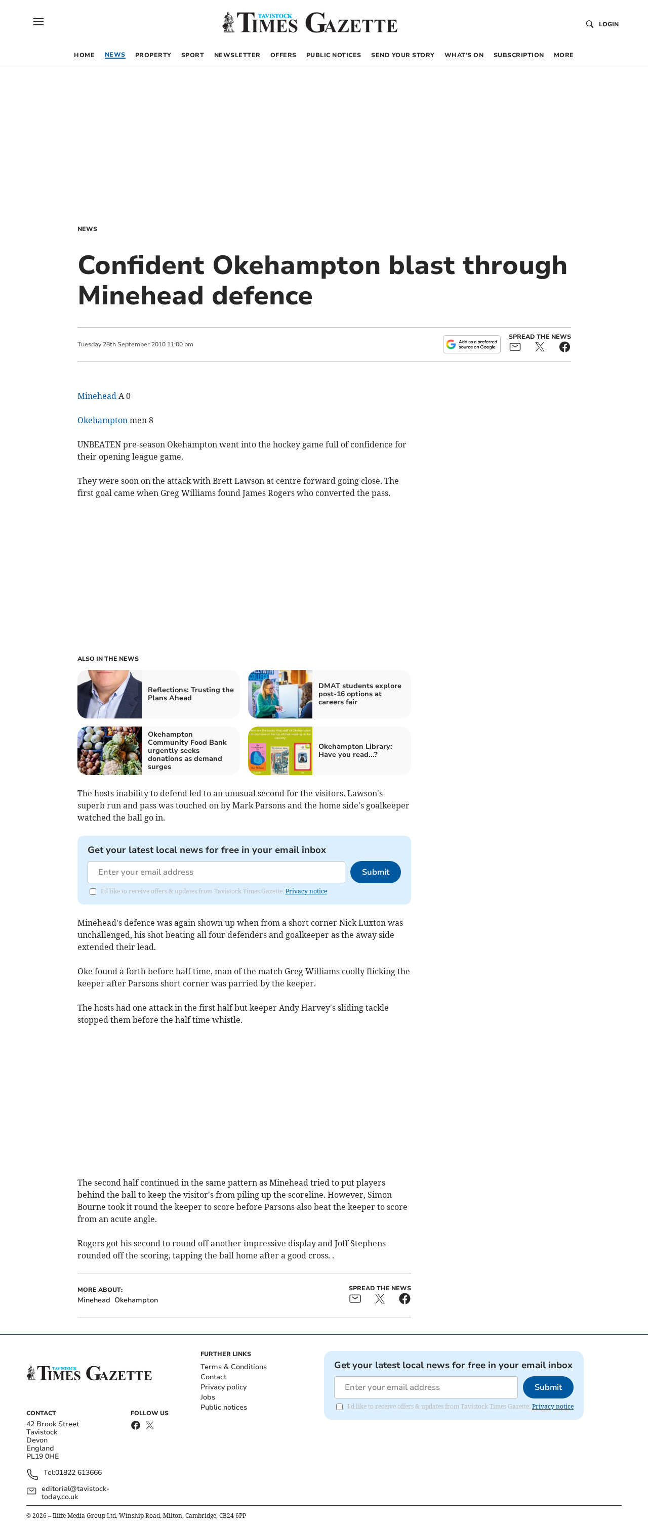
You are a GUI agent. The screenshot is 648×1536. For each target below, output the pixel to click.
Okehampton (102, 420)
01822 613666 (78, 1473)
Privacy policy (223, 1387)
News (87, 229)
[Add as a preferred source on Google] (472, 344)
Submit (375, 872)
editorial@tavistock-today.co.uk (75, 1493)
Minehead (96, 396)
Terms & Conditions (233, 1367)
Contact (213, 1377)
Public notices (223, 1407)
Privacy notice (306, 891)
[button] (38, 22)
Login (609, 24)
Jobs (207, 1397)
